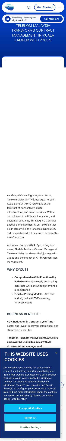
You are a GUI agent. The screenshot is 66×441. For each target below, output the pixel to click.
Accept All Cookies (30, 408)
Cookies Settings (30, 427)
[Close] (56, 353)
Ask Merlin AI (51, 18)
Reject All (30, 417)
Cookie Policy (19, 398)
